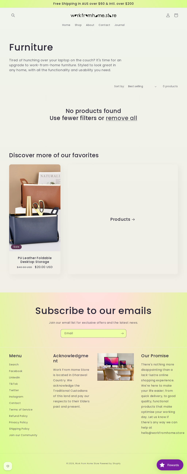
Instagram (16, 396)
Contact (15, 403)
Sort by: (119, 86)
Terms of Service (21, 409)
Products (120, 219)
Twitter (14, 390)
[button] (13, 15)
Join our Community (23, 435)
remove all (121, 118)
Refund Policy (18, 416)
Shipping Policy (19, 429)
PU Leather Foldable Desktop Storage (35, 260)
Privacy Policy (18, 422)
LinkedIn (14, 377)
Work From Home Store (87, 463)
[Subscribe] (122, 333)
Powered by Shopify (110, 463)
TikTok (13, 384)
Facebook (15, 371)
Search (14, 364)
